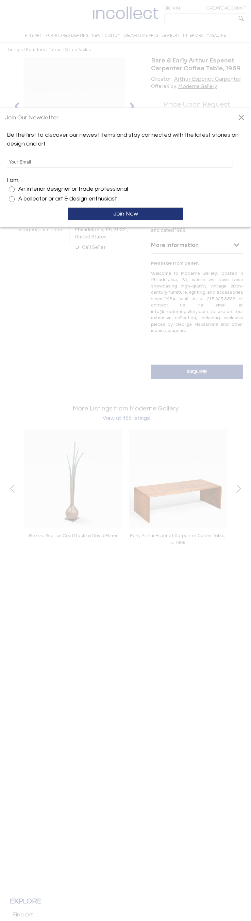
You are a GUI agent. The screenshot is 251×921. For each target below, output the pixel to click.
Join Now (125, 214)
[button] (241, 117)
